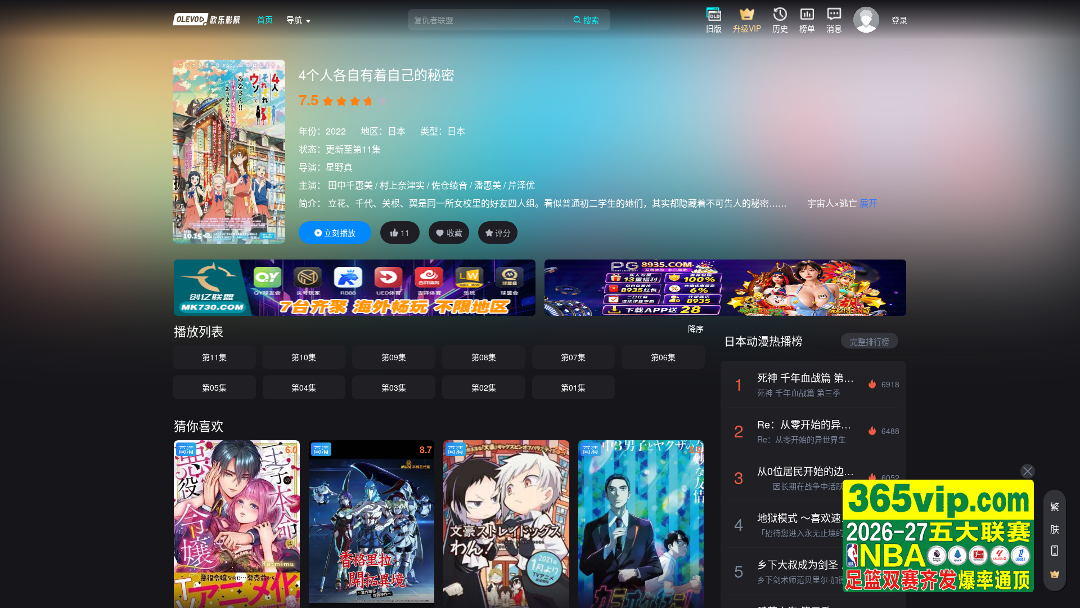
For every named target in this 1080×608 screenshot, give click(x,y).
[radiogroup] (355, 101)
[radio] (329, 101)
